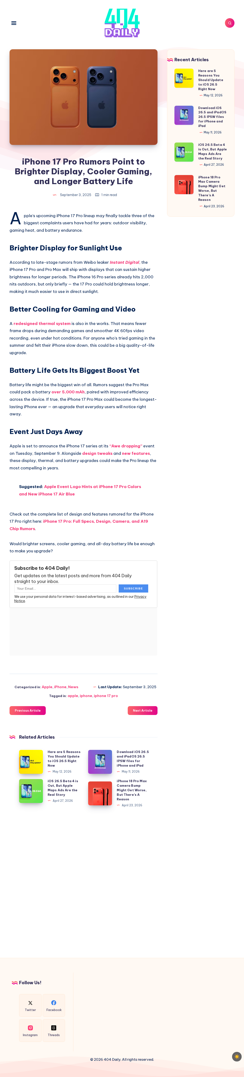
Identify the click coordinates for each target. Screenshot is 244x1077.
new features (136, 453)
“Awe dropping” (125, 446)
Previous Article (28, 710)
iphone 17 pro (106, 695)
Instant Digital (124, 262)
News (73, 687)
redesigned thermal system (42, 323)
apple (73, 695)
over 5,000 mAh (68, 392)
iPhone (60, 687)
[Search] (229, 23)
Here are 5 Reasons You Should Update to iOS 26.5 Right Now (210, 80)
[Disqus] (84, 882)
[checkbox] (237, 1056)
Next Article (142, 710)
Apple (47, 687)
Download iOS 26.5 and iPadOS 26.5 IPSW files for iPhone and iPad (212, 117)
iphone (86, 695)
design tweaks (97, 453)
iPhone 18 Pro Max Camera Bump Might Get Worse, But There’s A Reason (132, 790)
